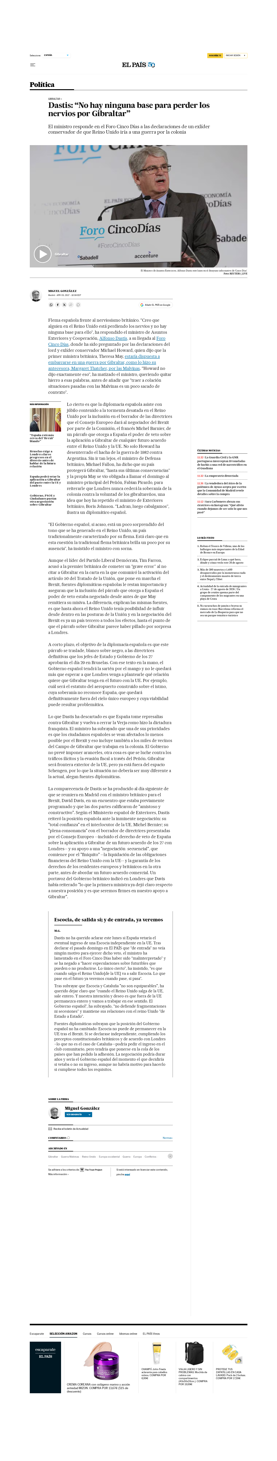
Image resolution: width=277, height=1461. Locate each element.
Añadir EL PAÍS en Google (157, 305)
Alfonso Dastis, (113, 338)
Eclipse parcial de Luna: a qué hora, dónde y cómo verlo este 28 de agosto (221, 561)
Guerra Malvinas (70, 1156)
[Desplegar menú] (33, 65)
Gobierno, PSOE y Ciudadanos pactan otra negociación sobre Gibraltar (43, 500)
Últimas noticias (208, 450)
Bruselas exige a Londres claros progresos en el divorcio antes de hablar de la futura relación (43, 459)
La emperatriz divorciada (221, 476)
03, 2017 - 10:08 (69, 295)
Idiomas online (128, 1333)
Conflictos (150, 1156)
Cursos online (105, 1333)
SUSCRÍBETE (215, 55)
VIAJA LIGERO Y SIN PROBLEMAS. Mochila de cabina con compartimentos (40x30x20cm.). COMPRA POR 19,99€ (193, 1377)
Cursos (87, 1333)
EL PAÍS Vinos (151, 1333)
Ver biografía (74, 1114)
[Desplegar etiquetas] (170, 1156)
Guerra (126, 1156)
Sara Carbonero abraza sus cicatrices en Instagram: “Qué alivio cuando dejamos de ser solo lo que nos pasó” (222, 507)
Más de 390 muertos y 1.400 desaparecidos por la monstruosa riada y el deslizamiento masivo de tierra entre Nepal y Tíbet (223, 574)
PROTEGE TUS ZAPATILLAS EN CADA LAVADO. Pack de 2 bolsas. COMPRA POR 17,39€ (231, 1374)
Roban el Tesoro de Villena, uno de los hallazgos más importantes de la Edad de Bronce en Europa (222, 549)
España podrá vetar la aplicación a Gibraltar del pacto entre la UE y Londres (45, 481)
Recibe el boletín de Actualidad (71, 1128)
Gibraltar (54, 99)
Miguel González (62, 291)
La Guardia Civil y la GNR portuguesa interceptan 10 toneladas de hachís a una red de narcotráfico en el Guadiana (222, 463)
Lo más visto (205, 537)
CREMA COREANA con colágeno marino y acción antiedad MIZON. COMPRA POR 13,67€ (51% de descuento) (98, 1388)
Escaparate (37, 1333)
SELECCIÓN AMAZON (63, 1333)
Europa (137, 1156)
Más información (57, 1174)
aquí (127, 1174)
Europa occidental (109, 1156)
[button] (138, 206)
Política (42, 85)
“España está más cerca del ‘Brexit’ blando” (42, 438)
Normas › (168, 1138)
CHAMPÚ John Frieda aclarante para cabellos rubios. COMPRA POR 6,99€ (154, 1374)
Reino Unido (89, 1156)
